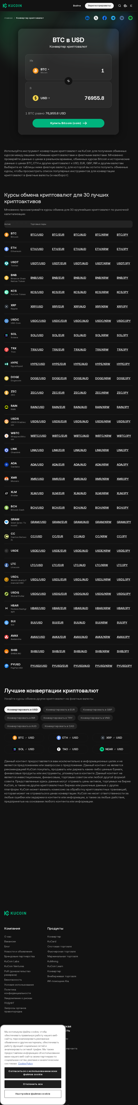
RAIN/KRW (102, 407)
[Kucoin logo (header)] (12, 5)
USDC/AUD (81, 321)
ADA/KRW (102, 464)
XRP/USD (37, 306)
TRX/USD (37, 349)
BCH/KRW (102, 507)
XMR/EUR (58, 479)
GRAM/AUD (81, 522)
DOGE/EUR (59, 378)
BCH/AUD (80, 507)
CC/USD (36, 536)
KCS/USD (37, 292)
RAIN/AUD (80, 407)
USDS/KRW (103, 421)
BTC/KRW (102, 234)
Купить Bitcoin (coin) (65, 123)
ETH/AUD (80, 249)
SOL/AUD (80, 335)
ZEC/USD (37, 392)
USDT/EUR (59, 263)
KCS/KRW (102, 292)
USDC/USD (38, 321)
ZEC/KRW (102, 392)
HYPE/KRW (102, 364)
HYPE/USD (38, 364)
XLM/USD (37, 493)
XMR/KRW (102, 479)
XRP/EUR (58, 306)
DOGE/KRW (103, 378)
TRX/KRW (102, 349)
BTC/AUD (80, 234)
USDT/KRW (103, 263)
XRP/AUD (80, 306)
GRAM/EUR (59, 522)
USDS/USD (38, 421)
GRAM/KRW (103, 522)
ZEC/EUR (58, 392)
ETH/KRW (102, 249)
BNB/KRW (102, 277)
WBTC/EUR (59, 435)
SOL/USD (37, 335)
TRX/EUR (58, 349)
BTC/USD (37, 234)
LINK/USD (37, 450)
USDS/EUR (59, 421)
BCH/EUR (58, 507)
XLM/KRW (102, 493)
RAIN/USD (37, 407)
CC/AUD (79, 536)
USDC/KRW (103, 321)
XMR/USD (37, 479)
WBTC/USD (38, 435)
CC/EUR (57, 536)
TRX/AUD (80, 349)
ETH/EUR (58, 249)
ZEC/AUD (80, 392)
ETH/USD (37, 249)
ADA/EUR (58, 464)
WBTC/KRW (103, 435)
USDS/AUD (81, 421)
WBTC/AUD (81, 435)
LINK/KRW (102, 450)
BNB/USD (37, 277)
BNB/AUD (80, 277)
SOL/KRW (102, 335)
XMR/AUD (80, 479)
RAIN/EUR (58, 407)
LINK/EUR (58, 450)
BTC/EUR (58, 234)
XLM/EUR (58, 493)
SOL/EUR (58, 335)
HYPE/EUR (59, 364)
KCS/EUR (58, 292)
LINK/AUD (80, 450)
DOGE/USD (38, 378)
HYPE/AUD (81, 364)
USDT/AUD (81, 263)
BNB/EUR (58, 277)
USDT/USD (38, 263)
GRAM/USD (38, 522)
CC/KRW (101, 536)
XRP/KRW (101, 306)
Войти (77, 5)
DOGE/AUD (81, 378)
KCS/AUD (80, 292)
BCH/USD (37, 507)
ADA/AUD (80, 464)
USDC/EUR (59, 321)
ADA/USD (37, 464)
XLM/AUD (80, 493)
